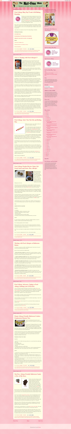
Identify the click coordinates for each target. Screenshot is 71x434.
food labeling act (21, 308)
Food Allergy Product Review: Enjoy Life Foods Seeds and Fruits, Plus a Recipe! (27, 167)
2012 (46, 114)
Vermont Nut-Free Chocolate (26, 394)
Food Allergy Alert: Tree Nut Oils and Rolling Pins (51, 126)
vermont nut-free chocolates (36, 417)
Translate (51, 87)
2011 (46, 116)
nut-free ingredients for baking (36, 50)
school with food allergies (32, 278)
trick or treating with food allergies (24, 113)
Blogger (40, 427)
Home (28, 420)
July (47, 142)
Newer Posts (15, 420)
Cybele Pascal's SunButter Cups (19, 42)
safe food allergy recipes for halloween (34, 367)
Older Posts (40, 420)
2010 (46, 152)
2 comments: (24, 234)
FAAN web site (23, 305)
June (47, 143)
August (48, 140)
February (48, 149)
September (48, 139)
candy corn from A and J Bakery (33, 406)
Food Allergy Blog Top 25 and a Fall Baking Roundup (51, 122)
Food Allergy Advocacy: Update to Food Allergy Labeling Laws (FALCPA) (26, 285)
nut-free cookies (28, 366)
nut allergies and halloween (29, 112)
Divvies (37, 288)
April (47, 146)
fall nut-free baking (19, 50)
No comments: (25, 48)
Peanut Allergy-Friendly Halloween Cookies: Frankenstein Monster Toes (28, 317)
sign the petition (18, 300)
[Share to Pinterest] (33, 48)
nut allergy (16, 309)
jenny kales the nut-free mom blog (26, 50)
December (48, 117)
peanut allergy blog (17, 51)
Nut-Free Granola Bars (18, 46)
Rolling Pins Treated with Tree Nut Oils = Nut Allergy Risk (23, 38)
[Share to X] (31, 48)
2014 (46, 111)
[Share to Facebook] (32, 48)
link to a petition (17, 290)
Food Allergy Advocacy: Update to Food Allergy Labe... (51, 132)
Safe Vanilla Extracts (18, 34)
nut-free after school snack (36, 235)
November (48, 118)
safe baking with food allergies (25, 160)
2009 (46, 154)
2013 (46, 113)
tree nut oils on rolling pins (33, 160)
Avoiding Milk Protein (35, 129)
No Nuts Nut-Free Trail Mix (29, 235)
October (48, 120)
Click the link (29, 132)
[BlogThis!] (30, 48)
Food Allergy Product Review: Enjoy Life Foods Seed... (52, 128)
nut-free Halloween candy (22, 417)
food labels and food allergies (28, 308)
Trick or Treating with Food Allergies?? (26, 57)
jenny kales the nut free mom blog (21, 366)
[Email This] (29, 48)
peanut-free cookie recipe (25, 367)
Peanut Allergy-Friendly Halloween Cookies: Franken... (51, 135)
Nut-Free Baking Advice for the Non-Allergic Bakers (51, 75)
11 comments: (25, 111)
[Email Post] (28, 48)
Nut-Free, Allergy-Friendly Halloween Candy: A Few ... (51, 137)
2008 (46, 155)
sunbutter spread (20, 236)
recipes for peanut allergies (23, 51)
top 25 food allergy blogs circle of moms (32, 51)
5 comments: (25, 157)
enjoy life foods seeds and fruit (21, 235)
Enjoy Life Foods (29, 187)
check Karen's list (37, 151)
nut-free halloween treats (34, 366)
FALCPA (18, 308)
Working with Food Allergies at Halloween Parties (50, 130)
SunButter (35, 197)
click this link (28, 20)
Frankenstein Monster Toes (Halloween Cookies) (21, 44)
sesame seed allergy (25, 309)
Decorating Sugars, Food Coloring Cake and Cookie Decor (23, 36)
